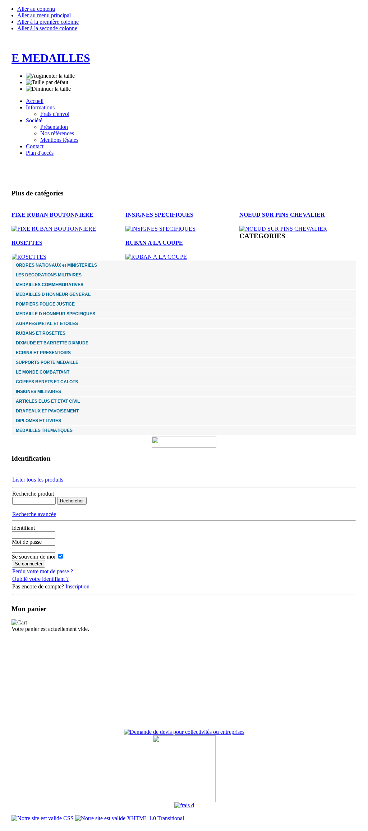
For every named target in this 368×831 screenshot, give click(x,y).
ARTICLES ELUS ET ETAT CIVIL (48, 401)
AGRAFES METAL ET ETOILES (47, 323)
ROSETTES (27, 243)
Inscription (77, 586)
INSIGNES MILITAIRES (38, 391)
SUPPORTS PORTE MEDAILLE (47, 362)
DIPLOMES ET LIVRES (38, 420)
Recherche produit (33, 494)
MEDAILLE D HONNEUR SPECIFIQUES (55, 313)
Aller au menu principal (44, 15)
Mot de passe (27, 542)
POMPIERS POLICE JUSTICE (45, 304)
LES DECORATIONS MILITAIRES (49, 274)
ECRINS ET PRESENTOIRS (43, 352)
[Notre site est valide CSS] (43, 818)
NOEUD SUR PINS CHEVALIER (282, 215)
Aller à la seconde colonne (47, 28)
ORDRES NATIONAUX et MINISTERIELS (56, 265)
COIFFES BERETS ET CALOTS (47, 381)
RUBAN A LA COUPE (154, 243)
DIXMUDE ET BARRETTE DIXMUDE (52, 343)
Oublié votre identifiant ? (40, 579)
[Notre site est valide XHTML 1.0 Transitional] (129, 818)
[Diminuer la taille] (48, 89)
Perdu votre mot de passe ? (42, 571)
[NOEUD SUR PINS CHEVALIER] (283, 229)
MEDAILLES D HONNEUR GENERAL (53, 294)
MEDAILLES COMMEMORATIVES (49, 284)
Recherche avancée (34, 514)
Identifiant (23, 528)
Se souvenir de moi (33, 557)
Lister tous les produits (37, 480)
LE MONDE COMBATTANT (42, 372)
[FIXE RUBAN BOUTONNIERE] (54, 229)
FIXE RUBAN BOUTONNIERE (52, 215)
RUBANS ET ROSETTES (40, 333)
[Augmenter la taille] (50, 76)
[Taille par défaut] (47, 82)
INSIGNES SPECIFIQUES (159, 215)
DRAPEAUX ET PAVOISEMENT (47, 411)
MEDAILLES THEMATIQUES (44, 430)
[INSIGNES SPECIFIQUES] (160, 229)
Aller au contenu (36, 9)
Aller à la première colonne (48, 22)
